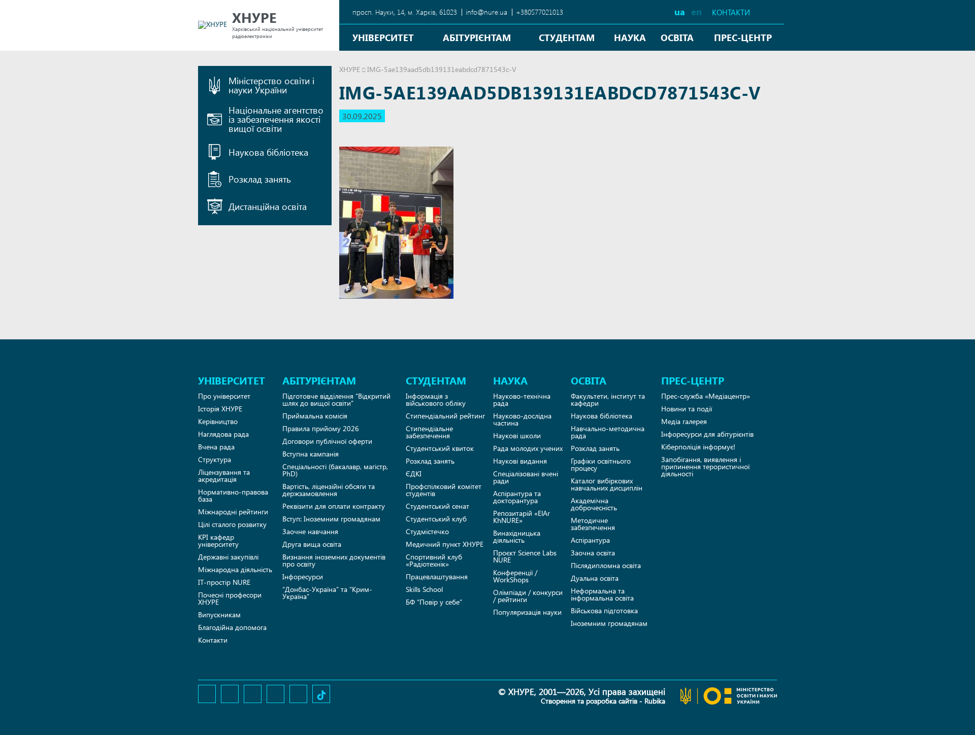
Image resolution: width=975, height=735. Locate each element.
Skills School (424, 589)
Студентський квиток (440, 448)
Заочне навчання (310, 531)
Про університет (224, 396)
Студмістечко (427, 531)
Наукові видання (520, 461)
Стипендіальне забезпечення (429, 432)
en (696, 11)
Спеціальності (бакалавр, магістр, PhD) (335, 470)
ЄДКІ (413, 473)
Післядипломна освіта (606, 565)
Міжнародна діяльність (235, 569)
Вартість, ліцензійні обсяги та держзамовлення (328, 489)
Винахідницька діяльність (516, 536)
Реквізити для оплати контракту (333, 506)
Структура (214, 459)
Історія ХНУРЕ (220, 408)
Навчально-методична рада (607, 432)
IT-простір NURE (224, 582)
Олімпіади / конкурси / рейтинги (528, 595)
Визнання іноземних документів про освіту (333, 560)
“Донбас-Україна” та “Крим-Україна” (327, 592)
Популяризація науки (527, 612)
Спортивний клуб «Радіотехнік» (434, 560)
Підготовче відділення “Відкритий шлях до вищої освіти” (336, 399)
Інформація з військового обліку (436, 399)
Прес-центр (743, 37)
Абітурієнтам (477, 37)
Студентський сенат (437, 506)
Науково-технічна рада (521, 399)
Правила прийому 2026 (320, 428)
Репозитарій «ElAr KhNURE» (521, 516)
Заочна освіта (593, 552)
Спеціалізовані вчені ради (525, 477)
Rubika (654, 701)
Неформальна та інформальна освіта (602, 594)
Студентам (567, 37)
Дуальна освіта (595, 578)
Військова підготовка (604, 610)
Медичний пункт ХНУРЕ (444, 544)
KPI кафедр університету (218, 540)
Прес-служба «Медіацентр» (705, 396)
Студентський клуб (436, 518)
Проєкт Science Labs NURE (525, 556)
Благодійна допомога (232, 627)
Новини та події (686, 408)
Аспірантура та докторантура (517, 496)
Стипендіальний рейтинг (445, 416)
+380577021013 (539, 12)
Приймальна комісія (314, 416)
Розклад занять (430, 461)
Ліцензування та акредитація (224, 475)
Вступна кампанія (310, 454)
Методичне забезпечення (593, 523)
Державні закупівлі (228, 557)
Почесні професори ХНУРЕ (230, 598)
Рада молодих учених (528, 448)
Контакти (731, 12)
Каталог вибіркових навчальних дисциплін (606, 484)
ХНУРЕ (349, 69)
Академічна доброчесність (594, 504)
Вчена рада (216, 446)
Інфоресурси (302, 576)
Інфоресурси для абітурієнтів (707, 434)
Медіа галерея (684, 421)
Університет (383, 37)
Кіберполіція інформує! (698, 446)
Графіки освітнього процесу (601, 464)
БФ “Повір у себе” (434, 602)
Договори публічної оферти (327, 441)
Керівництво (218, 421)
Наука (630, 37)
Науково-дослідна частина (522, 419)
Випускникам (219, 614)
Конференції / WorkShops (515, 576)
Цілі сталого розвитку (232, 524)
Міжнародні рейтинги (233, 511)
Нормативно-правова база (233, 495)
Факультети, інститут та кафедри (608, 399)
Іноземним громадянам (609, 623)
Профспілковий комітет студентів (443, 489)
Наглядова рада (223, 434)
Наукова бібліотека (601, 416)
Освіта (677, 37)
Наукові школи (517, 435)
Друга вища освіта (311, 544)
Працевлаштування (437, 576)
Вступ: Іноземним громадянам (331, 518)
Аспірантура (590, 540)
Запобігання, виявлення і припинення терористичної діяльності (705, 466)
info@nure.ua (486, 12)
